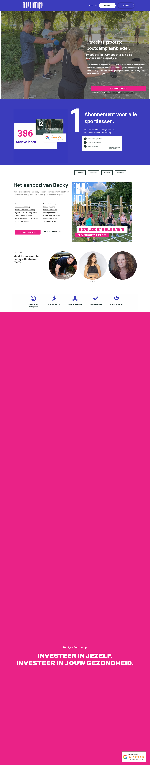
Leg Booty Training (22, 221)
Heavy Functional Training (25, 210)
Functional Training (22, 207)
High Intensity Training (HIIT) (26, 212)
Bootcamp (19, 204)
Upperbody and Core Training (26, 218)
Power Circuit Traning (23, 215)
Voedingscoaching (50, 212)
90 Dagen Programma (51, 215)
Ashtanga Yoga (49, 207)
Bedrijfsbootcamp (50, 210)
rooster (57, 231)
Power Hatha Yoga (50, 204)
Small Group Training (127, 93)
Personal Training (49, 221)
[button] (74, 211)
